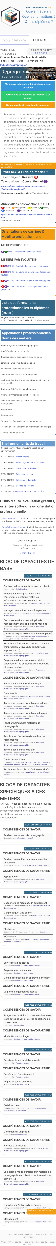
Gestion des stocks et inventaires (27, 966)
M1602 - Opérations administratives (24, 251)
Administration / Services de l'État (28, 491)
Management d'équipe (42, 1208)
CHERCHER (42, 40)
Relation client (21, 589)
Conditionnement (20, 1134)
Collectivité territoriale (26, 468)
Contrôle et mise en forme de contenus (35, 865)
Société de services (25, 486)
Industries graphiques (13, 64)
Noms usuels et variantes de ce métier (28, 105)
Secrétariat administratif (24, 838)
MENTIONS (28, 1237)
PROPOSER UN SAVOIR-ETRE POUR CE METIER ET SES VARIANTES (27, 165)
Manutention (19, 1025)
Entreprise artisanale (25, 474)
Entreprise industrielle (26, 480)
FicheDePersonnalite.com (13, 527)
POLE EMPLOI (41, 53)
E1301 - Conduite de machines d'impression (28, 266)
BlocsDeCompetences (38, 7)
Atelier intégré (22, 457)
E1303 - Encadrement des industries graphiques (30, 281)
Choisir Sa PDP (28, 552)
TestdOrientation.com (12, 518)
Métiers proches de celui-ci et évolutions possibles (28, 86)
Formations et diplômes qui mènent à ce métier (28, 96)
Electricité (44, 932)
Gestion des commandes (23, 973)
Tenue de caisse (22, 1063)
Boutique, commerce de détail (30, 462)
